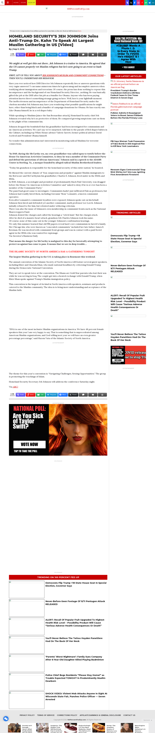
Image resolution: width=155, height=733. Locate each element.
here (79, 31)
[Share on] (83, 54)
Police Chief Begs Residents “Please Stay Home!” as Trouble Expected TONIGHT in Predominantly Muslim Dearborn (75, 678)
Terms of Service (45, 715)
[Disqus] (58, 489)
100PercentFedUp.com (76, 720)
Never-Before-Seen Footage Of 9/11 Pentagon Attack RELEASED (128, 268)
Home (16, 2)
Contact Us (129, 715)
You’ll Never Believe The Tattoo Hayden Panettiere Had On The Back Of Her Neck (128, 337)
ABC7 (15, 386)
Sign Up (31, 2)
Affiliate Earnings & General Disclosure (100, 715)
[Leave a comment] (6, 718)
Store (23, 2)
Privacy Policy (27, 715)
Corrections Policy (67, 715)
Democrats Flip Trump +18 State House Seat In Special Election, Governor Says (126, 238)
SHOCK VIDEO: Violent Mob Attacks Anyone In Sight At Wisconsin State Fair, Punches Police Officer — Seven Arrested (76, 696)
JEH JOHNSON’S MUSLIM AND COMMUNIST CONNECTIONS (73, 75)
